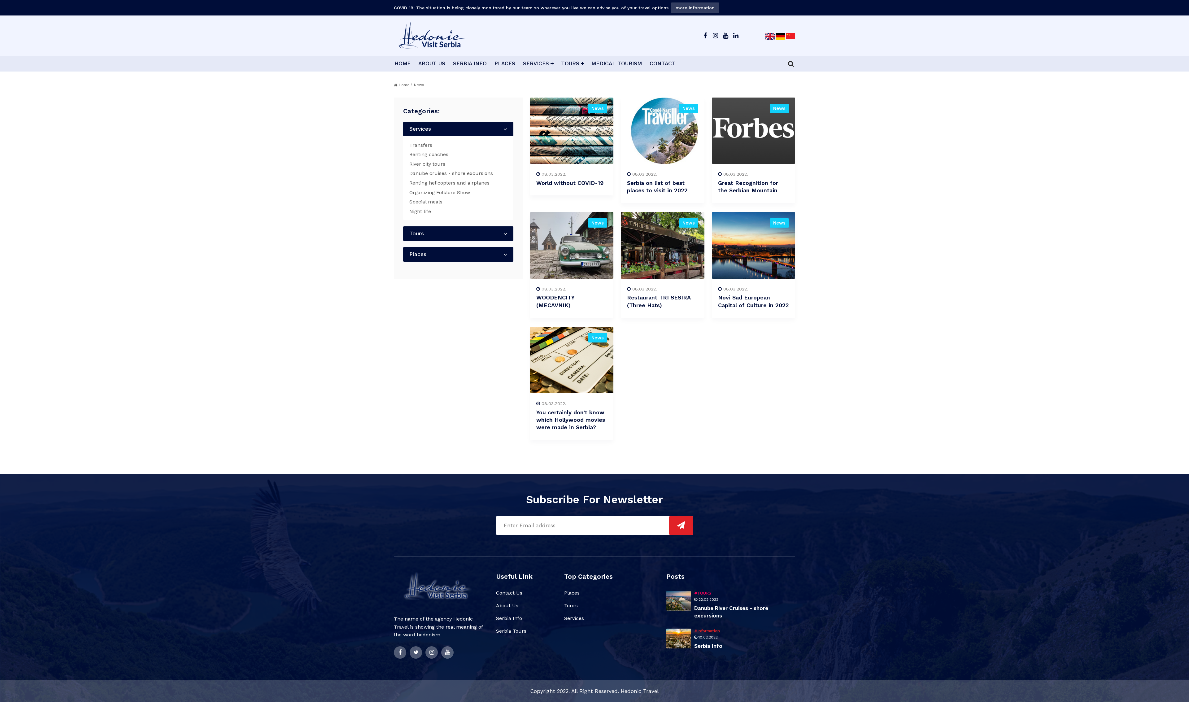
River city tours (427, 164)
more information (695, 7)
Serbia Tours (511, 631)
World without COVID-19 (569, 183)
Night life (420, 211)
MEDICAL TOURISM (616, 63)
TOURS (570, 63)
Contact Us (509, 593)
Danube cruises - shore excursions (451, 173)
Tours (416, 233)
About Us (507, 605)
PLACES (504, 63)
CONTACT (663, 63)
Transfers (420, 145)
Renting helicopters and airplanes (449, 183)
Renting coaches (428, 154)
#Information (707, 631)
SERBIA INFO (470, 63)
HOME (402, 63)
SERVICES (536, 63)
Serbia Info (509, 618)
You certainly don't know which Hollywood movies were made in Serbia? (570, 419)
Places (417, 254)
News (597, 108)
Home (404, 85)
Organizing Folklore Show (439, 192)
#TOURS (702, 593)
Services (420, 129)
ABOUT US (431, 63)
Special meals (425, 202)
